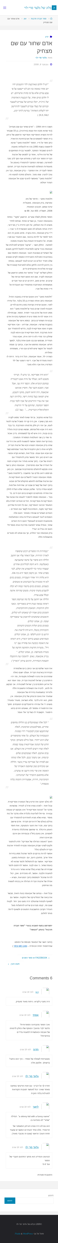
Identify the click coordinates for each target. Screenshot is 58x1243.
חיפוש (51, 1195)
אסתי (36, 1015)
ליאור (36, 1106)
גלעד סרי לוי (32, 1076)
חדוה (36, 1049)
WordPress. (23, 1234)
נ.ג (37, 992)
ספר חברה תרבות (38, 19)
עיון (25, 19)
